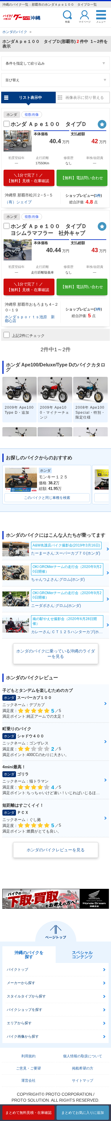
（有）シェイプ (18, 202)
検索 (67, 21)
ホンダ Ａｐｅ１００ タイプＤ (49, 124)
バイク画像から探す (23, 1036)
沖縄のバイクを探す (29, 954)
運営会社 (28, 1080)
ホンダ (12, 115)
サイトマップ (82, 1080)
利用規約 (28, 1056)
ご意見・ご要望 (28, 1068)
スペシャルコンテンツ (82, 954)
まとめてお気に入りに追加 (82, 1113)
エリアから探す (19, 1023)
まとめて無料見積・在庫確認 (28, 1113)
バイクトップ (17, 969)
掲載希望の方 (82, 1068)
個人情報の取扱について (82, 1056)
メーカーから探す (21, 983)
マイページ (85, 21)
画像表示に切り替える (84, 97)
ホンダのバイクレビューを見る (56, 849)
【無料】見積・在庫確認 (28, 178)
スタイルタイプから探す (26, 996)
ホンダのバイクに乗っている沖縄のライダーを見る (55, 654)
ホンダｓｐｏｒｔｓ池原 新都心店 (30, 319)
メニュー (101, 21)
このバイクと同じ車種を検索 (47, 498)
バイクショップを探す (24, 1010)
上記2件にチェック (28, 335)
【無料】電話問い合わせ (82, 178)
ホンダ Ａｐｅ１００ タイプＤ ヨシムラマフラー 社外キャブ (51, 229)
